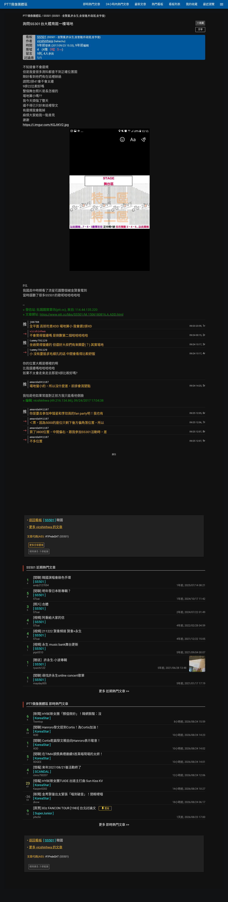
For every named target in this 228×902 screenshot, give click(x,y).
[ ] (39, 582)
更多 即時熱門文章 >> (114, 825)
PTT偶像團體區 (32, 15)
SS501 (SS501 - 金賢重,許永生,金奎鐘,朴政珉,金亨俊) (74, 15)
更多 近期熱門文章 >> (114, 691)
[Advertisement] (114, 482)
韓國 (45, 520)
